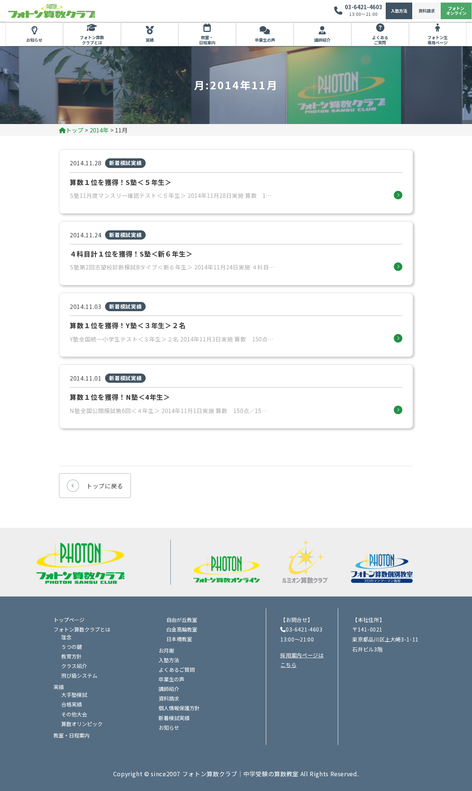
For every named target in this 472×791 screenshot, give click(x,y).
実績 (150, 40)
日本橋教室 (179, 639)
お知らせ (34, 40)
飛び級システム (79, 675)
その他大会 (74, 714)
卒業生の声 (265, 40)
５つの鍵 (71, 646)
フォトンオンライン (456, 10)
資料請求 (427, 11)
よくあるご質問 (380, 39)
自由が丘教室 (181, 619)
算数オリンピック (82, 724)
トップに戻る (104, 485)
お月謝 (166, 650)
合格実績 (71, 704)
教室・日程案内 (207, 39)
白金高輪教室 (181, 629)
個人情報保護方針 (179, 708)
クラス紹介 (74, 666)
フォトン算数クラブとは (92, 39)
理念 (66, 637)
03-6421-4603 (363, 7)
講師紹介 (322, 40)
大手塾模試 (74, 694)
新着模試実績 (174, 718)
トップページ (68, 619)
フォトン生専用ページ (437, 39)
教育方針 (71, 656)
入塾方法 (399, 11)
